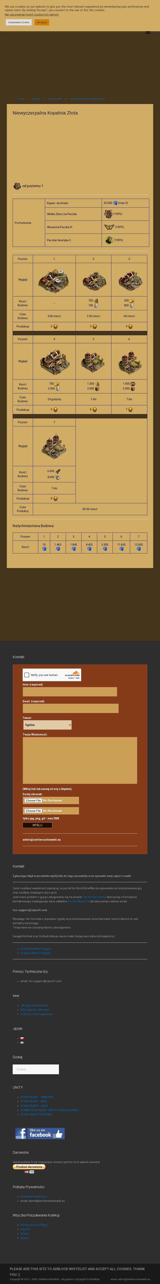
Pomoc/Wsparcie (79, 901)
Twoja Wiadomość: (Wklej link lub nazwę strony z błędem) (47, 761)
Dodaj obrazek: (33, 794)
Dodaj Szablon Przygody (35, 953)
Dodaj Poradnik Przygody (35, 948)
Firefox (24, 1233)
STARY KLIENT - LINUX (34, 1105)
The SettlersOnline (94, 897)
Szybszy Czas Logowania (36, 1014)
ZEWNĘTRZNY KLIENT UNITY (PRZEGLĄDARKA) (49, 1110)
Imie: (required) (33, 684)
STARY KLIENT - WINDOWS (36, 1097)
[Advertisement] (80, 61)
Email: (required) (33, 701)
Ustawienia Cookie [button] (18, 22)
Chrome (25, 1229)
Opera (24, 1238)
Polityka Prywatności (33, 1196)
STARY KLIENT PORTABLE (36, 1114)
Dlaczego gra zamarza (34, 1009)
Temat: (27, 717)
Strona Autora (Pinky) (33, 1224)
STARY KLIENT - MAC (33, 1101)
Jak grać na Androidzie (34, 1005)
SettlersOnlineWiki (49, 1279)
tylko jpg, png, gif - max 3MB (41, 818)
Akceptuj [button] (42, 22)
